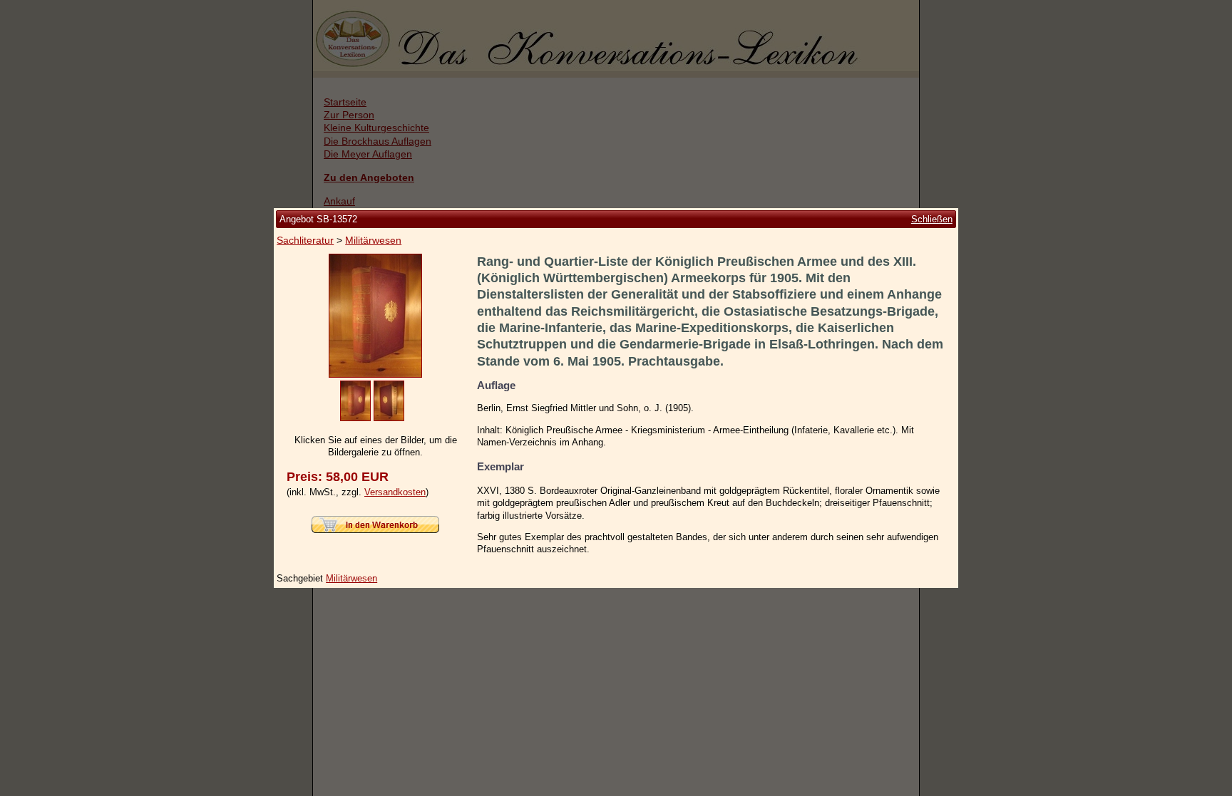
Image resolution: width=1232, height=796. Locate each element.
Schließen (932, 219)
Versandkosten (395, 492)
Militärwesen (373, 240)
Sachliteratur (305, 240)
